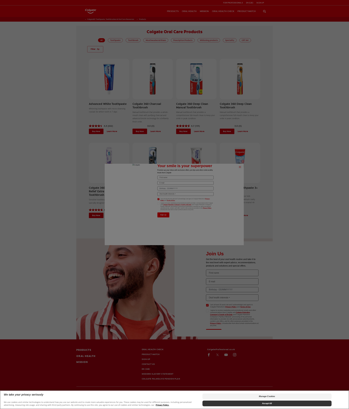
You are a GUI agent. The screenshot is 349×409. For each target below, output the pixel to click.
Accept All (267, 403)
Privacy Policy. (162, 405)
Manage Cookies (267, 396)
